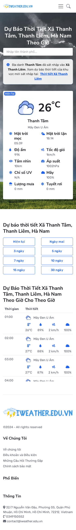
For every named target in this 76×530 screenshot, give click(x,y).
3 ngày (19, 251)
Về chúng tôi (12, 449)
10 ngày (57, 260)
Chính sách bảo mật (17, 466)
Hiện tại (19, 242)
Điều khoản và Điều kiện (20, 455)
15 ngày (19, 270)
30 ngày (57, 270)
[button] (68, 6)
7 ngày (19, 260)
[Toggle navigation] (61, 6)
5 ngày (57, 251)
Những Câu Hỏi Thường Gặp (23, 461)
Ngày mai (57, 242)
